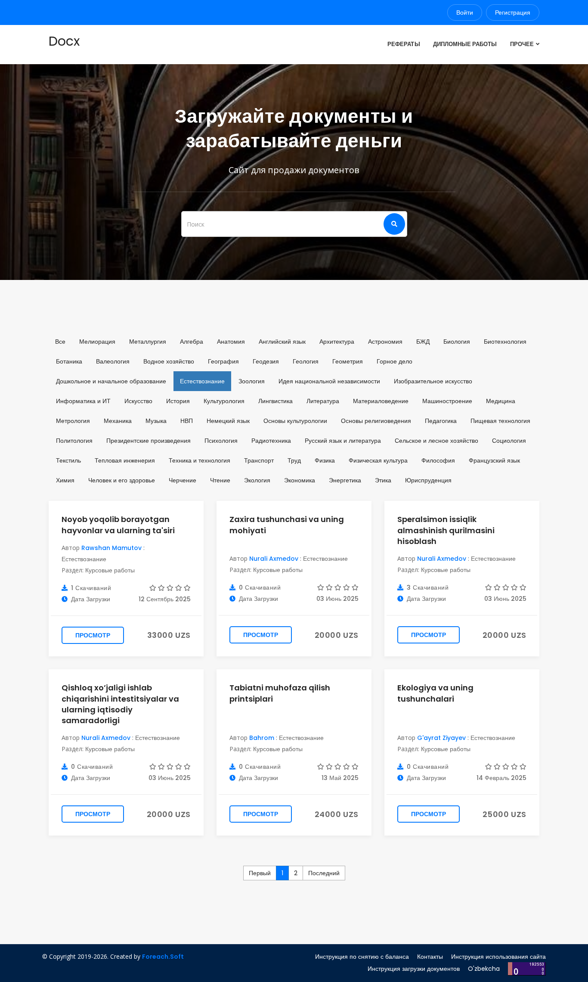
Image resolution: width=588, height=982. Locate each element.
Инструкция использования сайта (498, 956)
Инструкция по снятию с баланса (362, 956)
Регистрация (512, 12)
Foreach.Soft (163, 956)
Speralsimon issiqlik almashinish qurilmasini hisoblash (446, 530)
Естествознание (84, 559)
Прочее (522, 44)
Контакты (430, 956)
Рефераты (403, 44)
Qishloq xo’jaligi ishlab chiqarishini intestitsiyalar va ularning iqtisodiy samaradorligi (120, 704)
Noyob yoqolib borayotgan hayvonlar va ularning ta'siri (118, 524)
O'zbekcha (484, 968)
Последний (324, 873)
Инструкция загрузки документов (414, 968)
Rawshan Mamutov (111, 548)
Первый (260, 873)
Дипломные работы (465, 44)
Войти (464, 12)
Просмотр (92, 635)
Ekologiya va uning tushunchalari (435, 693)
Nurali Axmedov (273, 558)
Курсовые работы (110, 570)
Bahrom (261, 737)
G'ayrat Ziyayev (441, 737)
